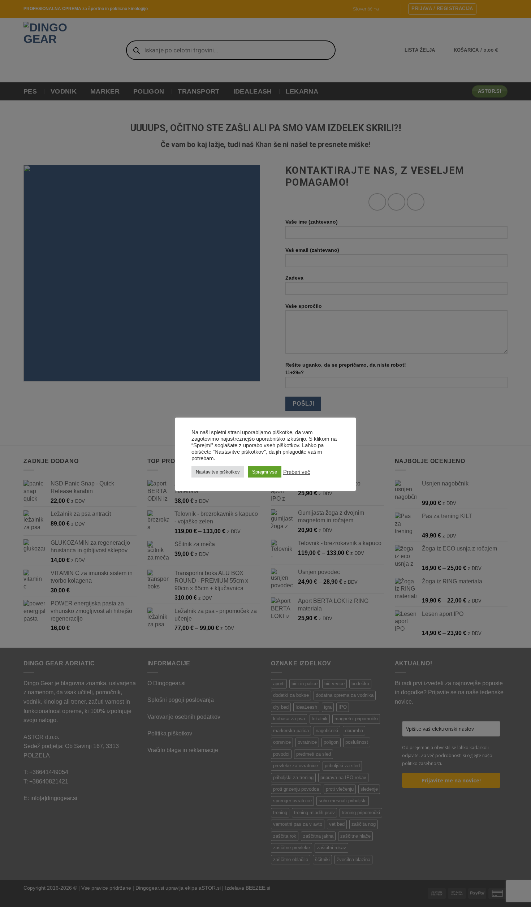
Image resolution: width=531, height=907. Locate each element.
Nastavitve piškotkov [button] (218, 472)
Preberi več (296, 472)
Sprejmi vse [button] (264, 472)
